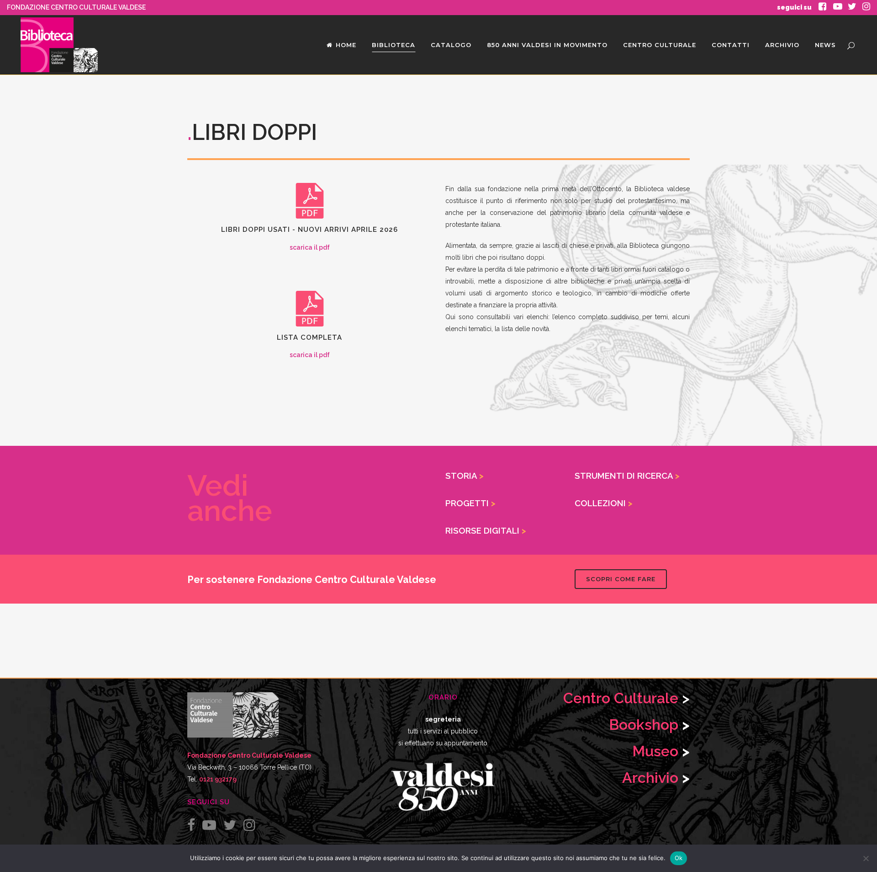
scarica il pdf (310, 247)
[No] (865, 858)
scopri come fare (620, 579)
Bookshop (643, 724)
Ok (679, 857)
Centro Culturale (620, 698)
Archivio (650, 777)
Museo (657, 751)
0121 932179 (218, 779)
